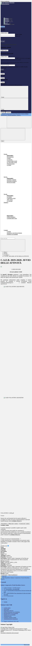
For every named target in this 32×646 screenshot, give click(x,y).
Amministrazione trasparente (11, 619)
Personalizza (4, 523)
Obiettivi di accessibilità (9, 614)
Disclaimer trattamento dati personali (9, 633)
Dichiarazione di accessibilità (11, 613)
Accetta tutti (24, 523)
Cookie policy (7, 608)
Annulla (3, 112)
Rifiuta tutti (13, 523)
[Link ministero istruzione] (7, 2)
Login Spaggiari (12, 63)
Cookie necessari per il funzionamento (10, 538)
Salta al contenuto (5, 1)
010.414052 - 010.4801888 (12, 589)
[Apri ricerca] (19, 122)
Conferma (8, 112)
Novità (5, 253)
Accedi (2, 26)
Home (5, 252)
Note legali (6, 609)
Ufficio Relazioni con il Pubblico (12, 612)
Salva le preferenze (12, 575)
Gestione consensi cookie (10, 617)
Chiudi (2, 73)
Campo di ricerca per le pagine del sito (10, 237)
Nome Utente (18, 34)
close (2, 141)
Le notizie (6, 255)
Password (17, 36)
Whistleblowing (7, 616)
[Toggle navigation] (13, 134)
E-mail (17, 58)
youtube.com (4, 546)
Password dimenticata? (6, 38)
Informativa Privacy (8, 610)
